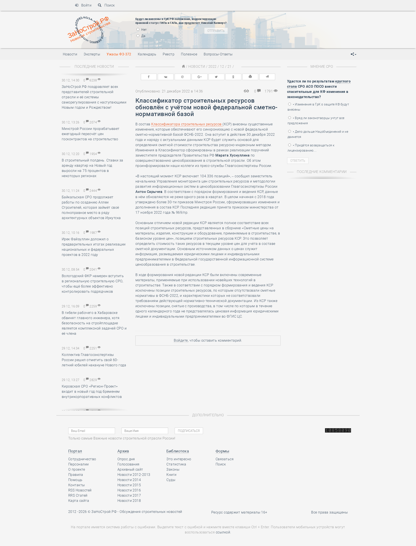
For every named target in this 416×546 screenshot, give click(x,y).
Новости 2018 (129, 501)
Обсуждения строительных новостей (151, 512)
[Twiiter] (216, 77)
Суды (170, 480)
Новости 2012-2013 (133, 475)
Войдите (181, 340)
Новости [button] (70, 54)
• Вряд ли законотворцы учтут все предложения (316, 120)
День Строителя (272, 27)
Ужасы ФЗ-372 (119, 54)
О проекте (76, 469)
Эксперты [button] (92, 54)
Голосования (128, 464)
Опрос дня (126, 459)
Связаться (225, 459)
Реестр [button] (168, 54)
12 (222, 67)
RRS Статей (78, 495)
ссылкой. (223, 532)
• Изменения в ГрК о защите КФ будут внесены (318, 107)
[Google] (200, 77)
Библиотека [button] (177, 451)
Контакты (76, 485)
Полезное (189, 54)
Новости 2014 (129, 480)
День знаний (272, 40)
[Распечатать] (250, 77)
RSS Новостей (80, 490)
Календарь (147, 54)
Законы (172, 469)
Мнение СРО (321, 67)
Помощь (75, 480)
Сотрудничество (82, 459)
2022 (212, 67)
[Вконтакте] (166, 77)
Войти (84, 5)
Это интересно (178, 459)
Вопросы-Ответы (218, 54)
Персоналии (78, 464)
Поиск (108, 5)
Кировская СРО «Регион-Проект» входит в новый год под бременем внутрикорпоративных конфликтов (92, 391)
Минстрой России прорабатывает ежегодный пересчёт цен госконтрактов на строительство (91, 134)
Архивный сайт (130, 469)
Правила (75, 475)
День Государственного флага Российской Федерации (301, 32)
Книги (171, 475)
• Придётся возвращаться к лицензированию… (311, 148)
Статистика (176, 464)
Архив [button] (123, 451)
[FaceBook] (149, 77)
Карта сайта (78, 501)
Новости (196, 67)
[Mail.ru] (183, 77)
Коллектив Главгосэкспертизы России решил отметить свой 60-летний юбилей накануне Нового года (94, 360)
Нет (144, 29)
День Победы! (265, 16)
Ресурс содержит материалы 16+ (239, 512)
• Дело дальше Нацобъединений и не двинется (318, 134)
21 (230, 67)
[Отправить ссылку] (267, 77)
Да (143, 36)
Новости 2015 (129, 485)
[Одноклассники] (233, 77)
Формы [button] (222, 451)
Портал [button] (75, 451)
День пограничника (269, 21)
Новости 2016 (129, 490)
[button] (354, 54)
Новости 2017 (129, 495)
